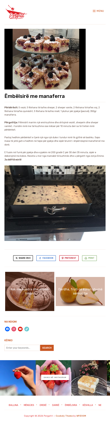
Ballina (13, 405)
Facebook (48, 258)
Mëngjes (29, 405)
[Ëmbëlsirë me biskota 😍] (89, 378)
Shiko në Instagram (55, 377)
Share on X (24, 258)
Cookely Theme (64, 416)
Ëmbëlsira (71, 405)
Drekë (43, 405)
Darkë (55, 405)
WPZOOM (81, 416)
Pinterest (70, 258)
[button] (98, 11)
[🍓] (18, 378)
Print (91, 258)
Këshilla (88, 405)
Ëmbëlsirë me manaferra (34, 96)
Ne (100, 405)
